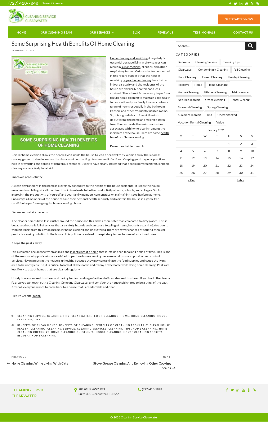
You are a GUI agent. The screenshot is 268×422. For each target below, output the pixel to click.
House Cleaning (188, 92)
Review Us (165, 32)
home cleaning (145, 328)
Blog (136, 32)
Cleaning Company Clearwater (69, 282)
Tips (37, 319)
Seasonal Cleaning (190, 107)
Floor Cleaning (106, 315)
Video (220, 122)
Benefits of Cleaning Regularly (122, 325)
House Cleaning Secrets (143, 332)
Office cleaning (215, 99)
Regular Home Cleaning (37, 335)
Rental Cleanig (240, 99)
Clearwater (81, 315)
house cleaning (109, 332)
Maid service (240, 92)
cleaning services (92, 328)
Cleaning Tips (58, 315)
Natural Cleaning (189, 99)
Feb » (240, 180)
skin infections (130, 67)
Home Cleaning (143, 315)
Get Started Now (239, 19)
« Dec (191, 180)
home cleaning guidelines (72, 332)
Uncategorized (227, 115)
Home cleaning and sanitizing (129, 58)
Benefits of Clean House (37, 325)
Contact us (243, 32)
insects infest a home (84, 251)
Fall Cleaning (242, 69)
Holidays (183, 84)
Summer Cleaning (189, 115)
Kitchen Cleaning (215, 92)
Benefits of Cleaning (76, 325)
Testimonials (204, 32)
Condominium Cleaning (213, 69)
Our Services (100, 32)
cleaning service (61, 328)
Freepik (36, 295)
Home (21, 32)
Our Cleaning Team (56, 32)
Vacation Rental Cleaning (194, 122)
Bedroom (184, 62)
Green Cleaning (212, 77)
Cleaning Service (31, 315)
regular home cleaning (137, 80)
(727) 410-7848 (23, 2)
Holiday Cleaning (239, 77)
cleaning (38, 328)
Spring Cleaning (217, 107)
